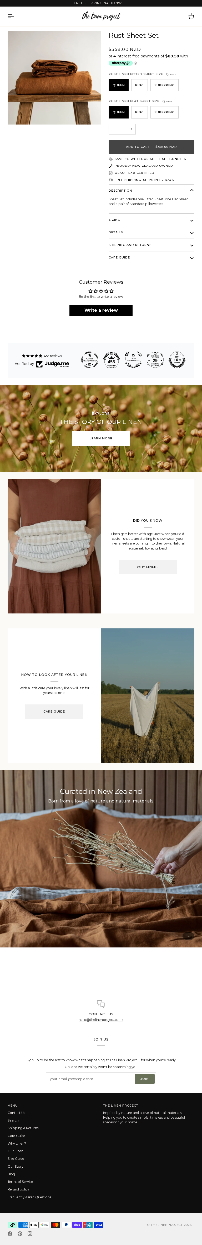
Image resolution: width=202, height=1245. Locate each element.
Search (13, 1120)
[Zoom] (54, 77)
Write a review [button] (101, 310)
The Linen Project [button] (120, 1105)
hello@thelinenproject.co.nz (101, 1020)
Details (116, 232)
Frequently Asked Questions (29, 1197)
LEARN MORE (101, 438)
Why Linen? (148, 567)
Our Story (15, 1166)
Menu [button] (13, 1105)
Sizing (114, 220)
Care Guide (119, 257)
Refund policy (18, 1189)
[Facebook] (10, 1233)
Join (144, 1079)
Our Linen (15, 1151)
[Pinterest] (20, 1233)
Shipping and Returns (130, 245)
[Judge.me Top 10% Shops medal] (177, 360)
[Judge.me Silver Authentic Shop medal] (133, 360)
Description (120, 190)
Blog (11, 1174)
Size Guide (16, 1159)
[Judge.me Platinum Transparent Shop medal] (89, 360)
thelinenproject (167, 1225)
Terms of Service (20, 1182)
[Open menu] (15, 16)
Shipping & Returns (23, 1128)
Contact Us (16, 1113)
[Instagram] (30, 1233)
